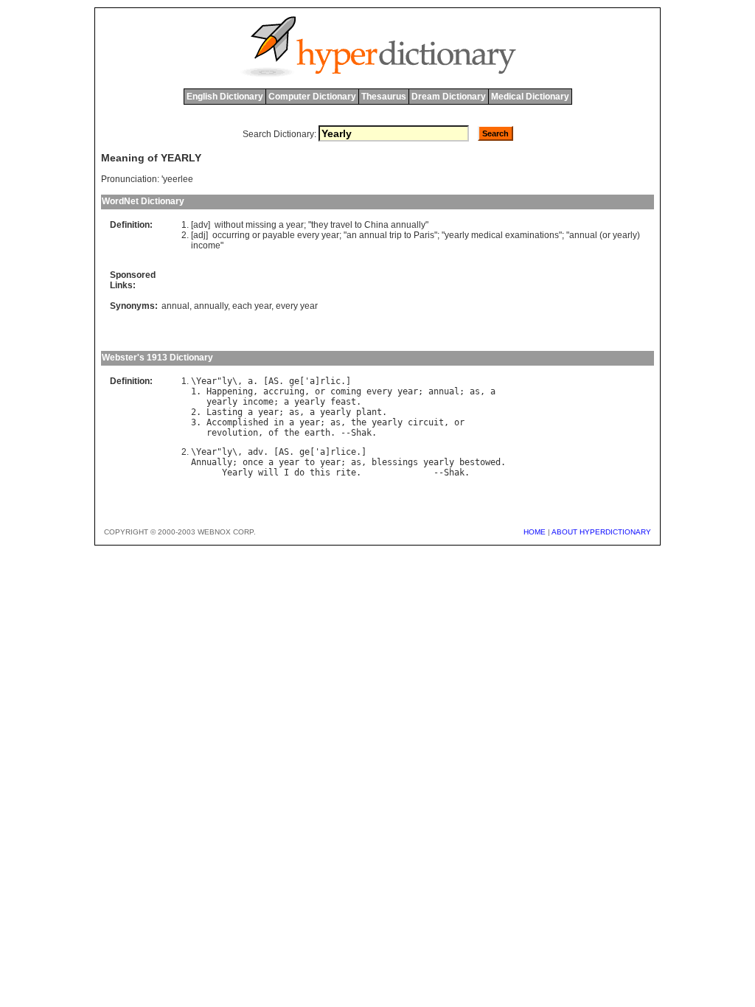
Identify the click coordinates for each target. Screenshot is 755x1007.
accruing (284, 391)
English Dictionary (225, 96)
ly (227, 381)
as (475, 391)
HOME (534, 532)
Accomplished (237, 422)
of (273, 433)
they (319, 225)
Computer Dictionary (312, 96)
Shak (361, 433)
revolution (232, 433)
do (299, 472)
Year (206, 381)
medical (487, 235)
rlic (330, 381)
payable (278, 235)
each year (251, 306)
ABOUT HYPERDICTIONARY (601, 532)
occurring (231, 235)
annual (373, 235)
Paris (424, 235)
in (279, 422)
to (358, 225)
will (268, 472)
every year (297, 306)
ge (294, 381)
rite (345, 472)
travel (341, 225)
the (358, 422)
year (295, 225)
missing (261, 225)
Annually (211, 462)
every (308, 235)
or (256, 235)
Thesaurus (383, 96)
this (320, 472)
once (253, 462)
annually (408, 225)
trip (395, 235)
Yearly (237, 472)
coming (345, 391)
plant (369, 412)
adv (255, 452)
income (205, 245)
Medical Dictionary (530, 96)
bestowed (480, 462)
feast (343, 402)
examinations (532, 235)
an (352, 235)
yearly (457, 235)
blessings (395, 462)
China (376, 225)
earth (317, 433)
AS (273, 381)
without (229, 225)
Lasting (224, 412)
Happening (229, 391)
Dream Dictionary (448, 96)
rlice (343, 452)
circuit (426, 422)
